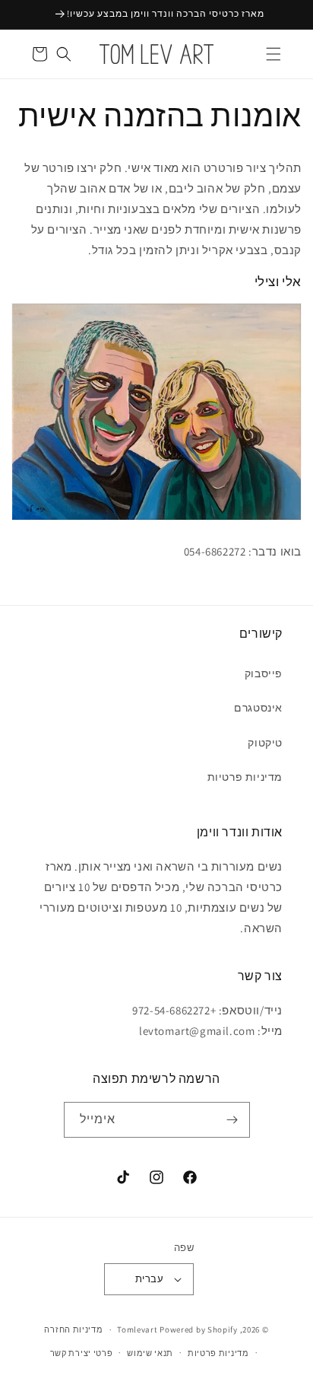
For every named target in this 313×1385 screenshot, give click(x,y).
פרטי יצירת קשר (81, 1353)
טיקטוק (265, 743)
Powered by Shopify (199, 1329)
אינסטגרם (258, 708)
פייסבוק (264, 673)
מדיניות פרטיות (245, 777)
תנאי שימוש (150, 1353)
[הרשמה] (232, 1120)
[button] (273, 54)
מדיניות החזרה (73, 1329)
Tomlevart (137, 1329)
